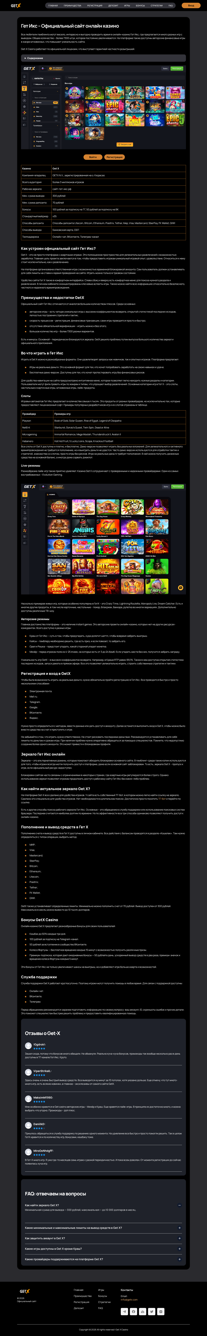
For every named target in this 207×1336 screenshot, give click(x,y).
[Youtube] (142, 1311)
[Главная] (15, 5)
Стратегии (157, 5)
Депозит (113, 5)
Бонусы (140, 5)
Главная (53, 5)
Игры (127, 5)
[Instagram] (160, 1311)
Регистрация (94, 5)
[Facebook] (133, 1311)
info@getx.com (129, 1299)
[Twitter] (151, 1311)
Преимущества (72, 5)
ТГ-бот (162, 798)
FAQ (171, 5)
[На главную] (43, 1291)
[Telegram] (124, 1311)
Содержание (35, 58)
